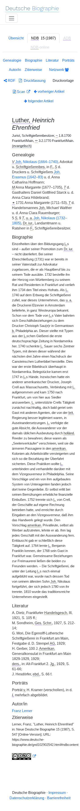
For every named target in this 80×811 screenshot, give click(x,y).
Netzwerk (57, 70)
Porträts (68, 60)
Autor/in (15, 70)
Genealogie (12, 60)
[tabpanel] (40, 410)
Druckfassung (34, 81)
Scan (21, 92)
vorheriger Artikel (51, 91)
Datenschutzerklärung (27, 798)
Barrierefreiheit (58, 798)
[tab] (43, 38)
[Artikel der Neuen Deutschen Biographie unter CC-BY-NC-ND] (24, 756)
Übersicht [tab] (16, 38)
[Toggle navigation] (11, 18)
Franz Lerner (22, 711)
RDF (11, 81)
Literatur (52, 60)
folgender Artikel (40, 101)
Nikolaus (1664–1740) (36, 162)
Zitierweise (33, 70)
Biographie (33, 60)
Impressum (57, 793)
